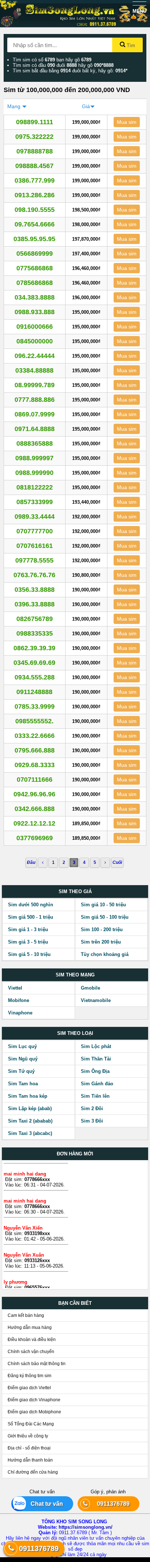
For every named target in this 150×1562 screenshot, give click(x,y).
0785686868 (34, 282)
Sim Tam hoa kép (27, 1096)
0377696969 (34, 838)
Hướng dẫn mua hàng (30, 1327)
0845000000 (34, 341)
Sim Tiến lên (95, 1096)
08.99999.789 (35, 385)
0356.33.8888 (35, 589)
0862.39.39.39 (34, 648)
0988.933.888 (35, 312)
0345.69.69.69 (34, 662)
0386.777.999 (35, 180)
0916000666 (34, 326)
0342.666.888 (35, 808)
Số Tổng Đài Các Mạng (31, 1423)
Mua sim (127, 122)
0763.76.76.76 (34, 575)
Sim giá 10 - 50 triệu (103, 904)
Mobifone (18, 1000)
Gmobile (90, 988)
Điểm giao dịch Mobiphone (34, 1411)
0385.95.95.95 (34, 239)
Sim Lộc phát (96, 1046)
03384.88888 (34, 370)
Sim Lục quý (22, 1046)
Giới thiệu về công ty (28, 1436)
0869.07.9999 (35, 414)
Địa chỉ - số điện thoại (29, 1448)
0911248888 (34, 692)
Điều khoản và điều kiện (32, 1339)
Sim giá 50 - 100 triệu (105, 917)
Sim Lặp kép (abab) (30, 1108)
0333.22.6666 (35, 735)
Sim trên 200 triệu (101, 942)
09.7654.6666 (35, 224)
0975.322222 (34, 136)
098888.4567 (34, 165)
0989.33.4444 (35, 516)
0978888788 (34, 151)
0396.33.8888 (35, 604)
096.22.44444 (35, 355)
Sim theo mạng (75, 975)
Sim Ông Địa (95, 1071)
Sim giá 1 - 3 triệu (28, 929)
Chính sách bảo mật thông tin (37, 1363)
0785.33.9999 (35, 706)
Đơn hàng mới (75, 1154)
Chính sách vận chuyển (31, 1351)
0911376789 (110, 1504)
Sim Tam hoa (23, 1083)
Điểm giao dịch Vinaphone (34, 1399)
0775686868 (34, 268)
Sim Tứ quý (21, 1071)
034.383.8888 (35, 297)
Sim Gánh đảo (97, 1083)
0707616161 (34, 545)
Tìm (130, 45)
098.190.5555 (35, 209)
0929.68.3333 (35, 765)
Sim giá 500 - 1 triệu (30, 917)
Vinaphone (20, 1013)
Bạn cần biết (75, 1303)
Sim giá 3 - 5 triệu (28, 942)
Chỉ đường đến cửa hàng (33, 1472)
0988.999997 (34, 458)
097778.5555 (34, 560)
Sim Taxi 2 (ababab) (30, 1121)
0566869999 (34, 253)
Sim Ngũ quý (23, 1059)
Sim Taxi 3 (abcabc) (30, 1133)
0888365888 (34, 443)
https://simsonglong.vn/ (85, 1527)
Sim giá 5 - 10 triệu (29, 954)
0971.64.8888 (35, 429)
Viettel (15, 988)
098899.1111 (34, 122)
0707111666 (34, 779)
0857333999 (34, 502)
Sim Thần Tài (96, 1059)
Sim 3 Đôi (92, 1121)
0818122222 (34, 487)
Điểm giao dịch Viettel (29, 1387)
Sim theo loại (75, 1033)
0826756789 (34, 618)
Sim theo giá (75, 891)
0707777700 (34, 531)
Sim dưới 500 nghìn (30, 904)
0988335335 (34, 633)
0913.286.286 (35, 195)
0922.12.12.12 (34, 823)
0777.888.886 (35, 399)
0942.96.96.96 (34, 794)
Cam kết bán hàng (26, 1315)
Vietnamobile (96, 1000)
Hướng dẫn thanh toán (30, 1460)
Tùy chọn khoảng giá (105, 954)
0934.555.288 (35, 677)
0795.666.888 (35, 750)
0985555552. (34, 721)
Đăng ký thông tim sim (29, 1375)
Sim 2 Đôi (92, 1108)
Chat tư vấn (44, 1504)
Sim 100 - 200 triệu (102, 929)
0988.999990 (34, 472)
